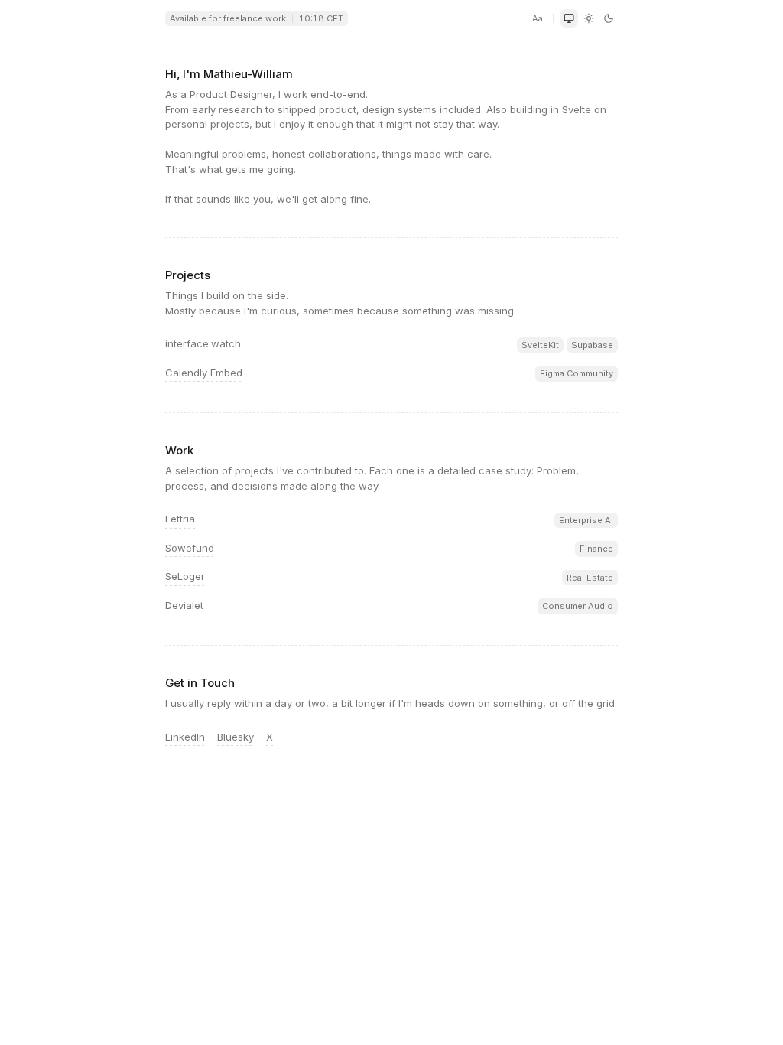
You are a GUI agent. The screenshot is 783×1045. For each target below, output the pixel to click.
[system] (569, 18)
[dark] (608, 18)
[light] (589, 18)
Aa (537, 18)
